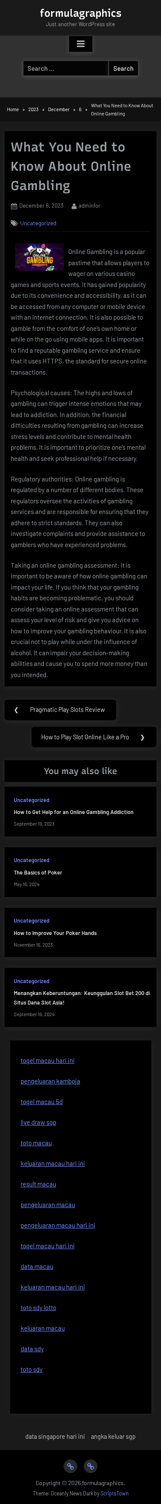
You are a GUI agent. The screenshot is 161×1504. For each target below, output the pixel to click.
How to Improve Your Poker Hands (55, 932)
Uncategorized (38, 223)
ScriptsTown (114, 1493)
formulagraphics (81, 13)
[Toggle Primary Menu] (81, 44)
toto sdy (32, 1369)
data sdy (32, 1349)
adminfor (89, 205)
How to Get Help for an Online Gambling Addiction (74, 811)
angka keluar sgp (113, 1436)
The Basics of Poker (38, 872)
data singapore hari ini (55, 1436)
